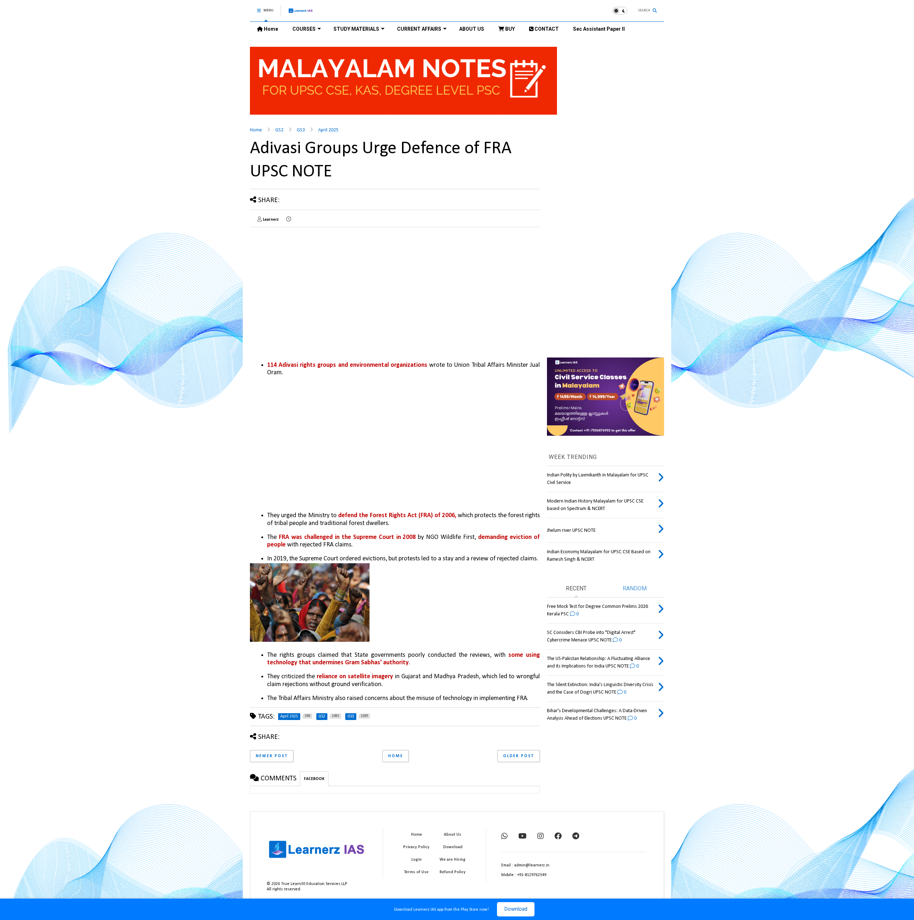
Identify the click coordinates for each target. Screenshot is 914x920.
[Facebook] (558, 836)
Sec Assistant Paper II (599, 29)
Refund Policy (453, 872)
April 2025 (328, 130)
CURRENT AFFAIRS (419, 29)
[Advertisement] (310, 282)
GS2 (279, 130)
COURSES (304, 29)
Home (270, 29)
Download (515, 909)
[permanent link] (288, 219)
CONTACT (546, 29)
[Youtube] (522, 836)
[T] (575, 836)
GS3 (301, 130)
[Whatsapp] (504, 836)
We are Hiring (453, 860)
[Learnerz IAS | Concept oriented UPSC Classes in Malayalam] (300, 14)
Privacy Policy (416, 847)
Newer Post (272, 756)
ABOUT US (471, 29)
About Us (452, 834)
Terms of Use (416, 872)
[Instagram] (540, 836)
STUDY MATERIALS (356, 29)
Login (416, 860)
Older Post (518, 756)
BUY (509, 29)
